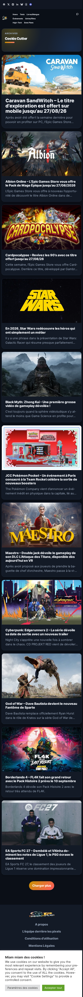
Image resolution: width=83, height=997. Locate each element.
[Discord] (30, 4)
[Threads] (26, 4)
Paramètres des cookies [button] (22, 987)
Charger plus (41, 885)
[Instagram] (13, 4)
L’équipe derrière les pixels (41, 931)
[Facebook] (4, 4)
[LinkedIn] (17, 4)
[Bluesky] (22, 4)
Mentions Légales (42, 946)
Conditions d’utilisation (41, 938)
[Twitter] (8, 4)
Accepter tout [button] (53, 987)
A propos (41, 924)
